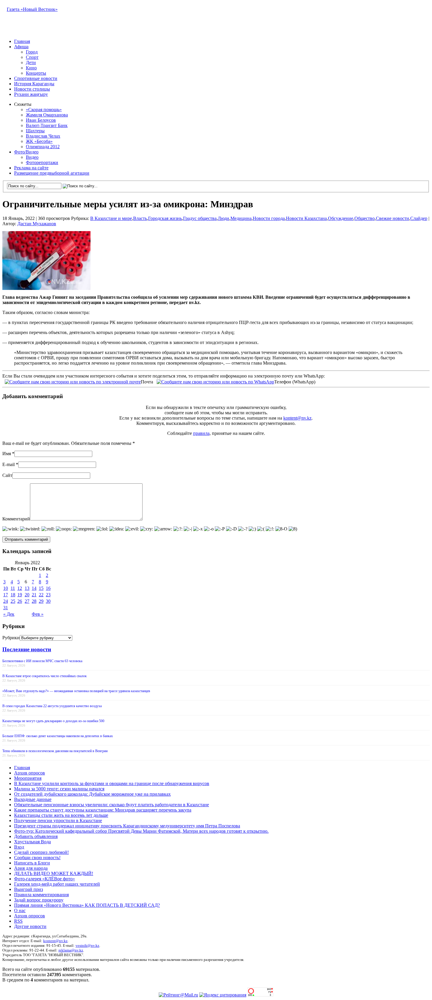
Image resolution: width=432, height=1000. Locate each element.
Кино (31, 67)
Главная (22, 41)
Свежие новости (392, 218)
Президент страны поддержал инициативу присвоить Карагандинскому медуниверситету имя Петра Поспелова (127, 825)
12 (19, 588)
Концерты (36, 73)
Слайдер (418, 218)
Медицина (241, 218)
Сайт (7, 475)
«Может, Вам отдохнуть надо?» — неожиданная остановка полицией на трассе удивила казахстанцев (76, 691)
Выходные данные (32, 799)
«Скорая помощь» (44, 109)
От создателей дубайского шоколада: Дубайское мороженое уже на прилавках (92, 794)
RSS (18, 921)
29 (41, 601)
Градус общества (200, 218)
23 (48, 594)
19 (19, 594)
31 (5, 607)
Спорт (32, 57)
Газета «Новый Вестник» (32, 9)
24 (5, 601)
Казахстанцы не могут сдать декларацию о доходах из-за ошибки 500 (53, 721)
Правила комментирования (41, 894)
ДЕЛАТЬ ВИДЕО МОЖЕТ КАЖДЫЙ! (53, 873)
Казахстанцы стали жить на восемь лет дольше (61, 815)
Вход (19, 846)
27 (27, 601)
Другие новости (30, 926)
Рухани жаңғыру (31, 94)
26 (19, 601)
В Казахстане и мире (111, 218)
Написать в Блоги (32, 862)
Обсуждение (340, 218)
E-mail (8, 464)
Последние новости (26, 649)
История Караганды (34, 83)
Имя (6, 453)
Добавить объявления (36, 836)
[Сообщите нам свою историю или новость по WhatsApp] (215, 381)
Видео (32, 157)
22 (41, 594)
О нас (20, 910)
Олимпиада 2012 (43, 146)
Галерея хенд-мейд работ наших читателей (57, 884)
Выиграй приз (28, 889)
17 (5, 594)
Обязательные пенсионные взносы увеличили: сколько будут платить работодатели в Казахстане (111, 804)
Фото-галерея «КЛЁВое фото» (44, 878)
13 (27, 588)
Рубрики (11, 637)
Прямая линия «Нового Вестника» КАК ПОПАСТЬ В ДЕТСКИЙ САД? (87, 905)
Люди (223, 218)
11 (13, 588)
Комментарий (16, 518)
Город (32, 51)
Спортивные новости (35, 78)
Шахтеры (35, 130)
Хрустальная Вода (32, 841)
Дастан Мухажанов (36, 223)
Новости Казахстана (306, 218)
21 (34, 594)
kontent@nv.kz (297, 417)
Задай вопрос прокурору (38, 899)
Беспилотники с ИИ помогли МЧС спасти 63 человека (42, 661)
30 (48, 601)
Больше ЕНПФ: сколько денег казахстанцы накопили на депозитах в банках (57, 736)
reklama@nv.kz (70, 950)
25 (13, 601)
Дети (31, 62)
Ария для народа (31, 868)
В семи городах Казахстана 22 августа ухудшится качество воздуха (52, 706)
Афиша (21, 46)
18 (13, 594)
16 (48, 588)
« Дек (8, 614)
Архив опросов (29, 772)
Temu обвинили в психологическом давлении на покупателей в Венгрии (55, 751)
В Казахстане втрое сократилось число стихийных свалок (44, 676)
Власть (140, 218)
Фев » (37, 614)
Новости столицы (32, 88)
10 (5, 588)
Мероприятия (27, 778)
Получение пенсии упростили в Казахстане (58, 820)
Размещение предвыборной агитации (51, 173)
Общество (364, 218)
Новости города (269, 218)
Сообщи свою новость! (37, 857)
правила (201, 433)
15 (41, 588)
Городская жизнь (165, 218)
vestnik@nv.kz (87, 945)
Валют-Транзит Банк (47, 125)
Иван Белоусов (41, 120)
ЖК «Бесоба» (39, 141)
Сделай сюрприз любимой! (41, 852)
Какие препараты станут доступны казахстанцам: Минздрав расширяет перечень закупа (102, 809)
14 (34, 588)
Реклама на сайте (31, 167)
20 (27, 594)
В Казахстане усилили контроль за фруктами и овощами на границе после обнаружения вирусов (111, 783)
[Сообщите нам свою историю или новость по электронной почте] (73, 381)
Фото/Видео (26, 151)
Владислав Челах (43, 135)
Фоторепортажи (42, 162)
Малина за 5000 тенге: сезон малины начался (59, 788)
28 (34, 601)
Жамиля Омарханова (47, 114)
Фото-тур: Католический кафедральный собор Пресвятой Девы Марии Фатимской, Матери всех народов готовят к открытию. (141, 831)
